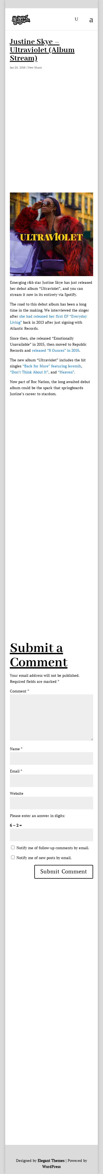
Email (16, 771)
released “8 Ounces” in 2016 (55, 350)
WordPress (51, 1166)
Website (16, 793)
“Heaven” (66, 372)
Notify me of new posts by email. (43, 858)
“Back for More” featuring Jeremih (52, 366)
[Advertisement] (51, 138)
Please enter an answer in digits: (37, 815)
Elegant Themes (51, 1160)
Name (16, 749)
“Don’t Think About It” (29, 372)
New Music (35, 67)
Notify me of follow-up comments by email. (52, 848)
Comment (19, 691)
